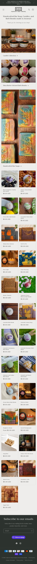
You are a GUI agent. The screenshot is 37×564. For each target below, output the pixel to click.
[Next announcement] (34, 3)
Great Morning (24, 269)
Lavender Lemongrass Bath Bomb (9, 348)
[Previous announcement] (3, 3)
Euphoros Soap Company (11, 557)
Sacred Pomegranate (26, 428)
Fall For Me (24, 244)
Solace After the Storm (27, 453)
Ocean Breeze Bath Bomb (9, 402)
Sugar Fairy (6, 505)
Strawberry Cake (25, 479)
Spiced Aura (6, 479)
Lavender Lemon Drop (26, 322)
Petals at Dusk (24, 402)
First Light (6, 269)
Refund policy (32, 557)
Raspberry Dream (7, 428)
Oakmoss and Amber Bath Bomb (8, 376)
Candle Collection (9, 56)
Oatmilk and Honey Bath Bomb (26, 376)
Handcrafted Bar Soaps (11, 166)
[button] (3, 10)
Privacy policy (20, 560)
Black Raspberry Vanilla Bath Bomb (9, 190)
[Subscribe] (31, 531)
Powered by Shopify (22, 557)
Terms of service (29, 560)
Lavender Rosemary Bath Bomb (27, 348)
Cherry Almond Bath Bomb (26, 190)
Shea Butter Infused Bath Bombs (15, 86)
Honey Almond (7, 295)
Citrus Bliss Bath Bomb (9, 217)
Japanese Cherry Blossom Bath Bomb (26, 296)
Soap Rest (5, 453)
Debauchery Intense (8, 244)
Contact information (10, 560)
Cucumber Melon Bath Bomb (27, 217)
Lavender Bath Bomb (8, 322)
